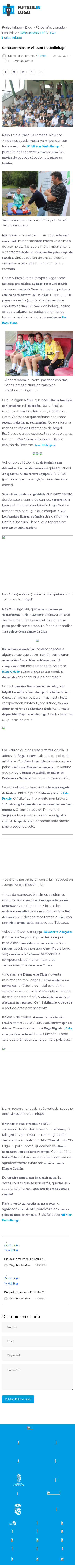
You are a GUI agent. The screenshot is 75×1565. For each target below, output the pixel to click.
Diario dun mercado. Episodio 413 (25, 1259)
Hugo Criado (11, 671)
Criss (68, 1028)
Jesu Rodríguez (45, 445)
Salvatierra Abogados (57, 932)
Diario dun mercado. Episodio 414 (25, 1292)
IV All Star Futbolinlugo (43, 146)
